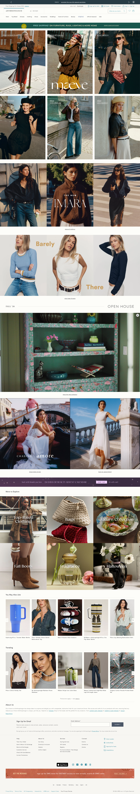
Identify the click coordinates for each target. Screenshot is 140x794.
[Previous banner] (11, 2)
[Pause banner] (133, 2)
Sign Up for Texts (111, 746)
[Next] (132, 620)
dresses (51, 711)
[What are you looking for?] (124, 11)
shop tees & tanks (70, 298)
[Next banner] (129, 2)
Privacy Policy (95, 731)
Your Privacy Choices (66, 791)
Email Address (75, 721)
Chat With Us (109, 750)
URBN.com (46, 791)
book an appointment (105, 472)
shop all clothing (70, 229)
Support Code (55, 791)
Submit (117, 724)
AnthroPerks (109, 742)
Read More (9, 713)
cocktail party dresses (96, 711)
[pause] (137, 315)
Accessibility (38, 791)
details (27, 6)
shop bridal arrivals (35, 472)
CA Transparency (28, 791)
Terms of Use (18, 791)
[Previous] (7, 620)
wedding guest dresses (112, 711)
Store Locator (110, 739)
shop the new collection (70, 394)
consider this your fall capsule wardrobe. (73, 2)
